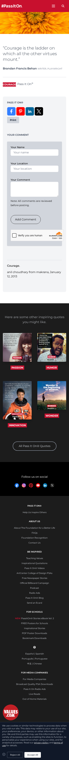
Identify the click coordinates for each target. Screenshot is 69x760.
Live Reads (34, 694)
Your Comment (20, 179)
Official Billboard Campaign (34, 583)
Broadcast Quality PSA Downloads (34, 684)
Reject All (15, 754)
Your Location (19, 163)
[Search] (63, 6)
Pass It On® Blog (34, 598)
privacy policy (41, 742)
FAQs (35, 532)
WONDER (52, 415)
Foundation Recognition (34, 537)
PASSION (17, 367)
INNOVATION (17, 425)
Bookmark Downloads (34, 638)
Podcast (34, 588)
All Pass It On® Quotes (34, 446)
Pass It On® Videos (34, 568)
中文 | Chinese (34, 663)
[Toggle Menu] (53, 6)
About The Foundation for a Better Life (34, 528)
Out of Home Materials (34, 699)
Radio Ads (34, 593)
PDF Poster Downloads (34, 633)
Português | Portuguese (34, 658)
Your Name (18, 147)
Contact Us (34, 542)
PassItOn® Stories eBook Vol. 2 (34, 618)
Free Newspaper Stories (34, 578)
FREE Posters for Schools (34, 623)
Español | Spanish (34, 653)
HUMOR (52, 367)
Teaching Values (34, 558)
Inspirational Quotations (34, 563)
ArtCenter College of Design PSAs (34, 573)
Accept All (32, 754)
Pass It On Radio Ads (35, 689)
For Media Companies (34, 679)
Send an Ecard (34, 602)
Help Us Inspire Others (35, 512)
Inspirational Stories (34, 628)
